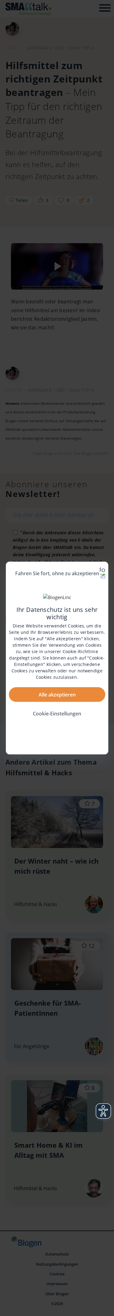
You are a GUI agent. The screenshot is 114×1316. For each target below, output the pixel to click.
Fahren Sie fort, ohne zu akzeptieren (57, 573)
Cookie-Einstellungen (57, 713)
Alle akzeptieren (57, 694)
